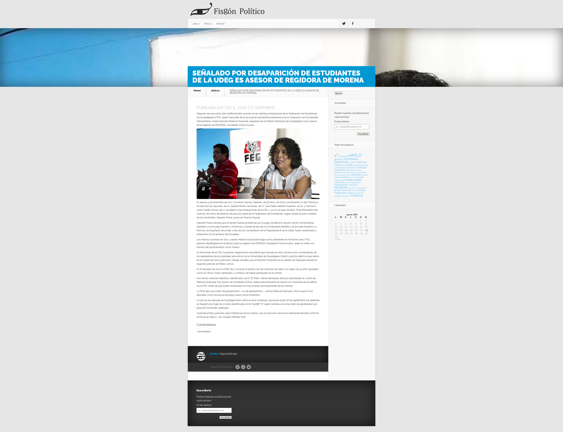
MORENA (340, 187)
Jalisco (196, 23)
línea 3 (348, 183)
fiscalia (341, 175)
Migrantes (353, 185)
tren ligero (345, 196)
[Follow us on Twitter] (343, 23)
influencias (339, 180)
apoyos (338, 159)
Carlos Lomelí (343, 164)
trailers (350, 193)
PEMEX (337, 190)
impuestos (359, 177)
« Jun (337, 239)
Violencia (356, 195)
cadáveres (361, 162)
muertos (351, 188)
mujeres (358, 188)
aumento (351, 162)
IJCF (352, 177)
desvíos (349, 170)
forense (348, 175)
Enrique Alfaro (349, 172)
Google (237, 367)
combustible (339, 168)
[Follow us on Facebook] (352, 23)
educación (338, 172)
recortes (346, 190)
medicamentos (341, 185)
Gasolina (356, 174)
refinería (355, 190)
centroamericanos (361, 165)
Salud (362, 190)
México (208, 23)
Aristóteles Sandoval (346, 160)
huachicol (345, 177)
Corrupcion (351, 167)
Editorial (220, 23)
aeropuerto (344, 156)
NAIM (364, 188)
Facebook (243, 367)
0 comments (262, 107)
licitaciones (339, 182)
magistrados (356, 183)
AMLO (355, 155)
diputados (357, 170)
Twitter (248, 367)
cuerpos (362, 167)
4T (336, 156)
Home (197, 90)
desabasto (340, 169)
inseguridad (353, 180)
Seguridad (340, 192)
